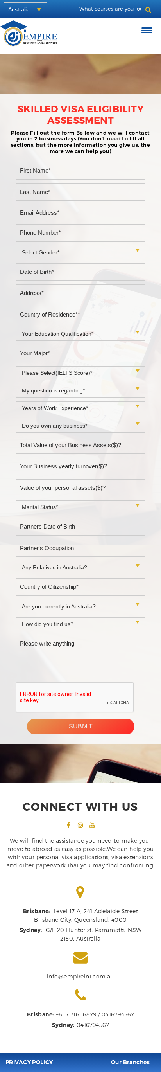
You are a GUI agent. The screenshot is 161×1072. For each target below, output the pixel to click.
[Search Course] (148, 9)
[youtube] (92, 825)
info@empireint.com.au (80, 976)
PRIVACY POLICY (29, 1062)
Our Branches (130, 1062)
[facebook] (69, 825)
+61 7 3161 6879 (76, 1014)
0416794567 (118, 1014)
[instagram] (80, 825)
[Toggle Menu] (148, 30)
